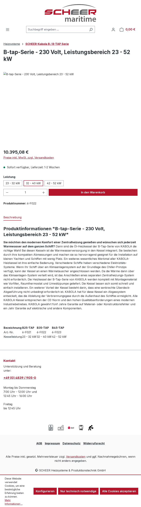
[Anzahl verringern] (7, 192)
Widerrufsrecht (94, 443)
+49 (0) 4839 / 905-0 (19, 378)
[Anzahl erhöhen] (43, 192)
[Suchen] (91, 29)
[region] (70, 109)
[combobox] (56, 29)
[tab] (12, 217)
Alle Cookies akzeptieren (119, 491)
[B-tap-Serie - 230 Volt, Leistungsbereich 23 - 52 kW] (70, 109)
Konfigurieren (45, 491)
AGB (39, 443)
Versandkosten (75, 456)
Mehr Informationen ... (14, 502)
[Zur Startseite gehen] (70, 13)
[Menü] (7, 29)
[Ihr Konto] (113, 29)
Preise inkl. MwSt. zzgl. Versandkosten (28, 157)
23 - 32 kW (13, 183)
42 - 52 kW (54, 183)
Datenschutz (71, 443)
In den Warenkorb (93, 192)
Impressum (52, 443)
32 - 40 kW (33, 183)
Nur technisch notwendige (78, 491)
